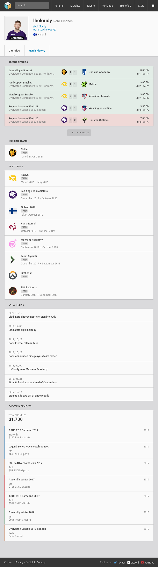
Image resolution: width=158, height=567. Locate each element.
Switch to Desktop (35, 562)
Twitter (121, 562)
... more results (79, 132)
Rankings (107, 5)
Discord (135, 562)
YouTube (149, 562)
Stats (141, 5)
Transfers (125, 5)
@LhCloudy (39, 26)
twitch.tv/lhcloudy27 (45, 29)
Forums (59, 5)
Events (91, 5)
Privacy (19, 562)
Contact (8, 562)
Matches (75, 5)
